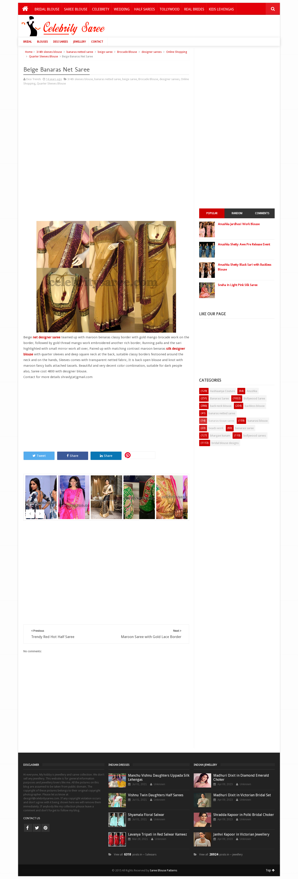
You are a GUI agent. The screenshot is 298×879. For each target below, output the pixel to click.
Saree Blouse (75, 9)
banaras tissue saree (221, 420)
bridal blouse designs (225, 443)
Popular (212, 213)
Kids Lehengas (221, 9)
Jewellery (79, 41)
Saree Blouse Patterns (163, 870)
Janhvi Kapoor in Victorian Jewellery (241, 834)
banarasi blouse (258, 420)
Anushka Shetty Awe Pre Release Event (244, 244)
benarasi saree (244, 428)
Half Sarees (144, 9)
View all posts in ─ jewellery (221, 854)
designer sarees (152, 51)
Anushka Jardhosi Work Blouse (239, 224)
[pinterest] (45, 828)
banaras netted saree (80, 51)
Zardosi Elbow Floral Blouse (172, 491)
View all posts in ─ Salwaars (135, 854)
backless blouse (255, 406)
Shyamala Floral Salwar (146, 815)
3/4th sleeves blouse (49, 51)
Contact (97, 41)
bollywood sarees (254, 435)
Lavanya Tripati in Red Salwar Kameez (157, 834)
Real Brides (194, 9)
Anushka (252, 391)
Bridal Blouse (47, 9)
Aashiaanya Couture (222, 391)
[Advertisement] (197, 27)
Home (29, 51)
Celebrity (100, 9)
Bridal (27, 41)
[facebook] (28, 828)
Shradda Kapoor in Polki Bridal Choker (243, 815)
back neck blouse (220, 406)
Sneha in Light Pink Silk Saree (237, 285)
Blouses (42, 41)
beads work (216, 428)
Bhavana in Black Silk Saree (107, 491)
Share (74, 456)
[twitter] (37, 828)
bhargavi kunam (220, 435)
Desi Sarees (60, 41)
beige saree (105, 51)
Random (237, 213)
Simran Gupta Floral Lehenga (41, 491)
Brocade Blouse (127, 51)
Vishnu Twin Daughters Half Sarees (155, 795)
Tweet (41, 456)
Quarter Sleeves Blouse (43, 56)
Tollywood (169, 9)
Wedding (122, 9)
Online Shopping (176, 51)
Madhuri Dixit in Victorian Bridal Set (242, 795)
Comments (262, 213)
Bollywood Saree (254, 398)
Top (269, 870)
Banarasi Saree (219, 398)
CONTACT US (31, 818)
